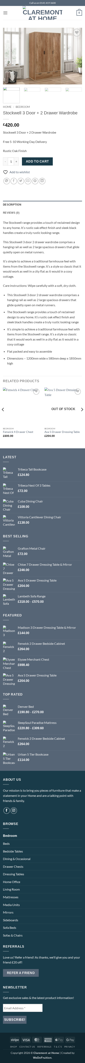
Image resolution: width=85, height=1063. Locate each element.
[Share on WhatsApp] (6, 181)
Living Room (11, 889)
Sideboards (10, 920)
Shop (13, 1046)
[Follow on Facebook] (6, 810)
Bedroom (23, 106)
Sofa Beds (9, 927)
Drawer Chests (13, 866)
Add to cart (37, 161)
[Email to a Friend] (28, 181)
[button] (5, 13)
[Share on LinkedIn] (42, 181)
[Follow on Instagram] (13, 810)
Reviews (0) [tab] (11, 212)
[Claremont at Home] (42, 13)
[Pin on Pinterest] (35, 181)
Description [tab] (12, 204)
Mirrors (8, 912)
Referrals (44, 1046)
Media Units (11, 905)
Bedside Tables (13, 851)
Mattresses (10, 897)
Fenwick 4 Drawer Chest (18, 431)
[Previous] (9, 56)
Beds (6, 843)
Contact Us (27, 1046)
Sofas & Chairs (13, 935)
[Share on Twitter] (21, 181)
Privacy (69, 1046)
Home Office (11, 882)
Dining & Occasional (16, 859)
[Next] (75, 56)
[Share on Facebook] (13, 181)
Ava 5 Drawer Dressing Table (62, 431)
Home (7, 106)
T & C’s (58, 1046)
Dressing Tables (13, 874)
